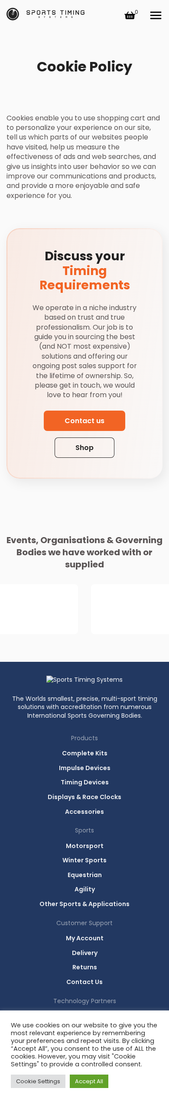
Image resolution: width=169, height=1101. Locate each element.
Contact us (84, 421)
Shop (84, 448)
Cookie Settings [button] (38, 1081)
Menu (155, 16)
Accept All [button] (89, 1081)
